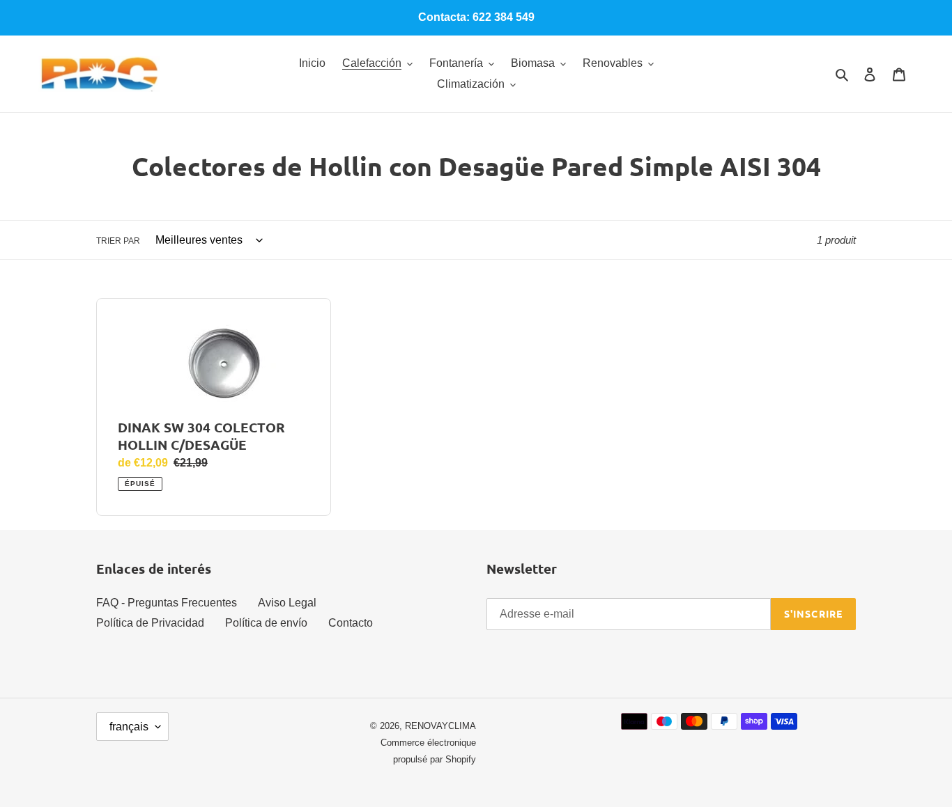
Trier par (118, 241)
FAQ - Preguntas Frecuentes (166, 603)
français (128, 726)
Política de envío (266, 623)
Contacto (350, 623)
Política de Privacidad (150, 623)
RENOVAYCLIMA (440, 726)
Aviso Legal (287, 603)
